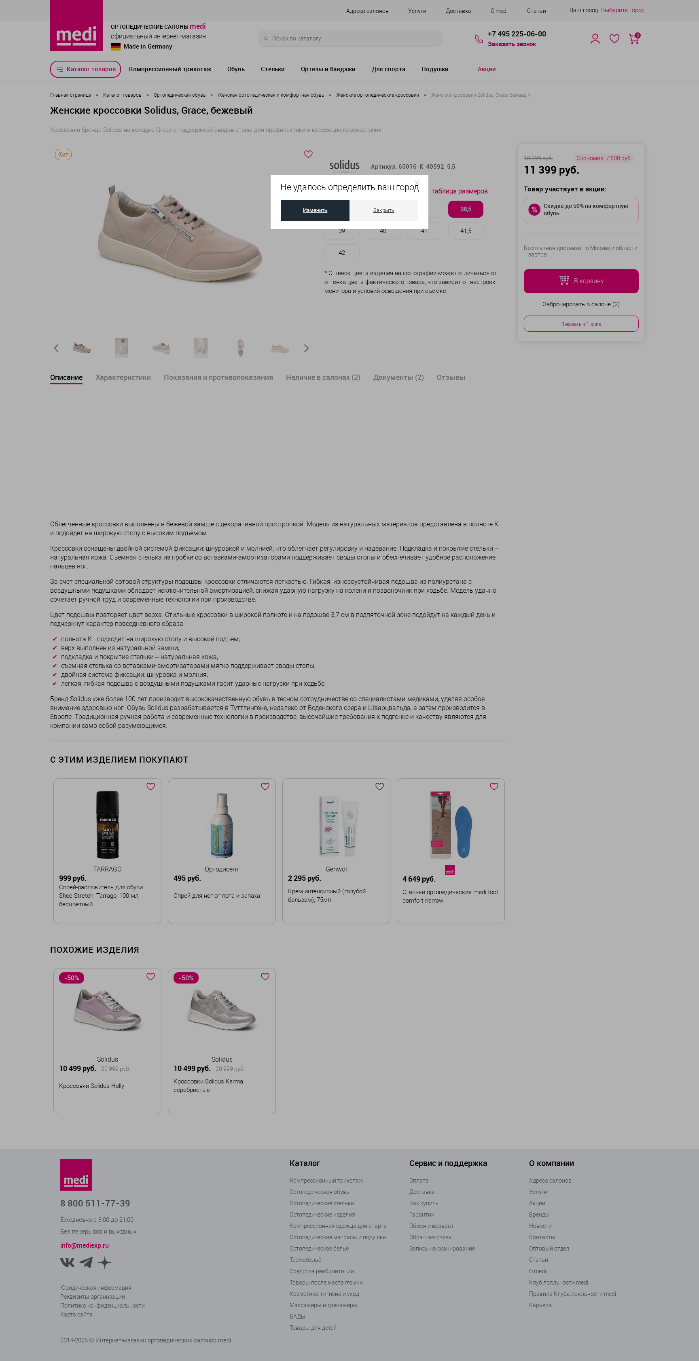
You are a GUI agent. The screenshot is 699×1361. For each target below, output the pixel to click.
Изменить (315, 210)
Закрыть (383, 210)
